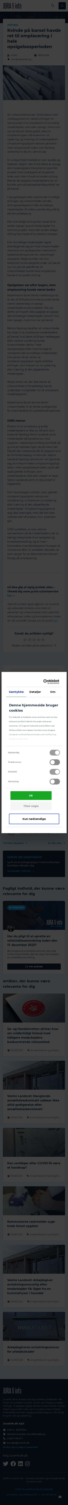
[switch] (55, 762)
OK (31, 795)
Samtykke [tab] (16, 691)
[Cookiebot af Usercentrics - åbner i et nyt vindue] (45, 681)
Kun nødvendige (34, 818)
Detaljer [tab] (35, 691)
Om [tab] (52, 691)
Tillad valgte (31, 806)
